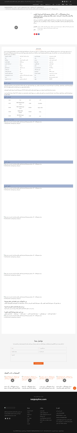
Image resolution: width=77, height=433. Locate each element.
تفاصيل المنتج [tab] (38, 48)
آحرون (19, 7)
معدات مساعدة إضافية (25, 7)
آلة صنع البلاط (33, 7)
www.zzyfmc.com (47, 430)
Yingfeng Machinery (8, 7)
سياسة (57, 430)
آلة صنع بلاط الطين (40, 7)
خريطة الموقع (61, 430)
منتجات (15, 7)
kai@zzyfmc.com (38, 399)
